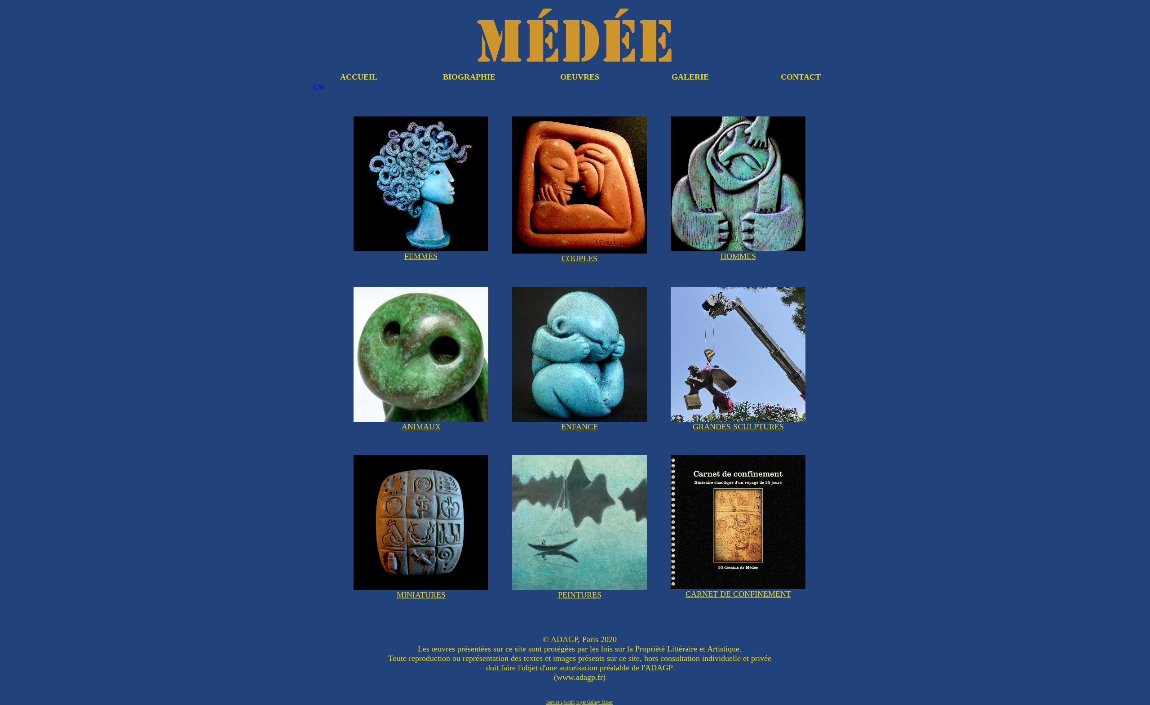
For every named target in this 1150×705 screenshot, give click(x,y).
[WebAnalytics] (579, 632)
